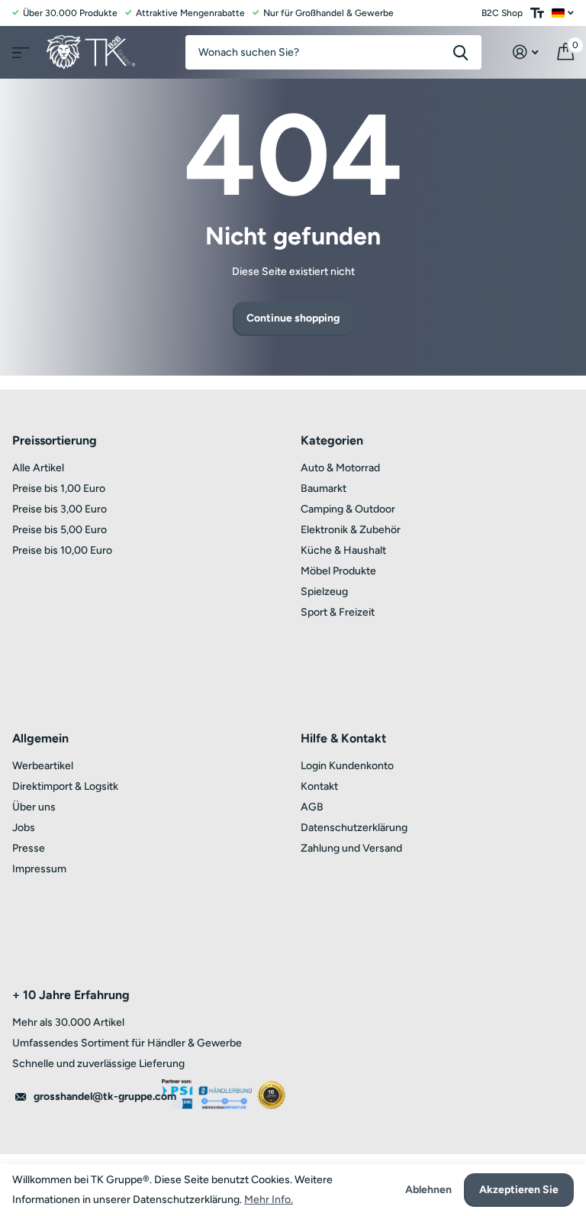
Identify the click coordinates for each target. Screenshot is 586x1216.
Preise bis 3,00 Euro (59, 509)
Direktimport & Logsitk (65, 786)
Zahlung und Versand (351, 848)
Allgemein (40, 738)
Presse (28, 848)
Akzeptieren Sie (519, 1189)
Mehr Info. (268, 1199)
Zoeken (460, 52)
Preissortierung (54, 440)
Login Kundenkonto (347, 765)
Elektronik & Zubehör (351, 529)
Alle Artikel (38, 467)
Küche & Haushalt (343, 550)
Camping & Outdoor (348, 509)
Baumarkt (323, 488)
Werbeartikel (42, 765)
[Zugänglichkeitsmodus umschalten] (537, 13)
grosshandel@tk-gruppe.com (105, 1096)
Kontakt (319, 786)
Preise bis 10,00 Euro (62, 550)
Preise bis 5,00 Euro (59, 529)
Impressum (39, 868)
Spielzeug (324, 591)
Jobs (23, 827)
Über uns (34, 806)
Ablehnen (428, 1190)
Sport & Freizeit (338, 612)
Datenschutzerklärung (354, 827)
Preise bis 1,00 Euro (58, 488)
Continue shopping (293, 318)
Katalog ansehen (19, 48)
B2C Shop (502, 13)
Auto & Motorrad (340, 467)
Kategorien (332, 440)
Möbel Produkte (338, 570)
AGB (312, 806)
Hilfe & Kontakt (343, 738)
